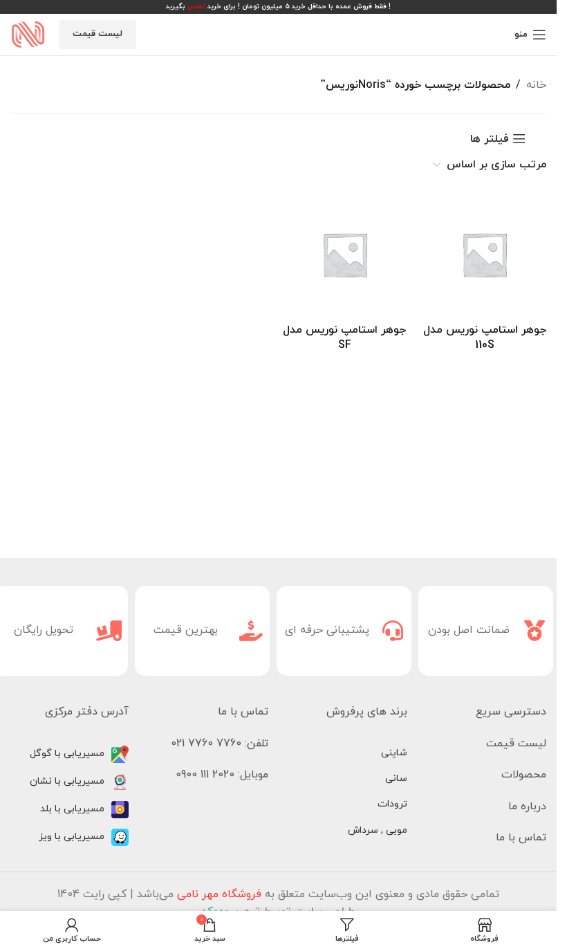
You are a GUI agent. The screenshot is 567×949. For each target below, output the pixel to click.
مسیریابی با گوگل (67, 753)
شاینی (394, 752)
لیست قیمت (97, 34)
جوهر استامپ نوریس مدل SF (344, 337)
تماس (196, 6)
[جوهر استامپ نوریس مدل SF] (345, 254)
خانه (536, 85)
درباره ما (527, 806)
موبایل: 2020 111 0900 (222, 774)
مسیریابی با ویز (71, 836)
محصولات (523, 774)
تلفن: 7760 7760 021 (219, 743)
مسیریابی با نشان (67, 781)
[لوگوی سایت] (27, 34)
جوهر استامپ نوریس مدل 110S (484, 337)
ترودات (392, 804)
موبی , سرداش (377, 830)
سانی (396, 778)
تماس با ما (521, 837)
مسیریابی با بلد (72, 809)
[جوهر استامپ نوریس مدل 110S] (484, 254)
